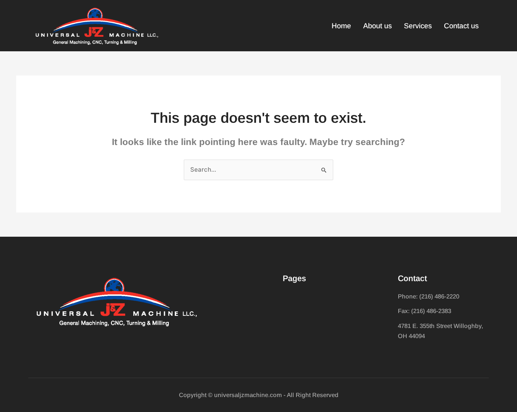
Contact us (461, 26)
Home (341, 26)
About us (377, 26)
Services (418, 26)
